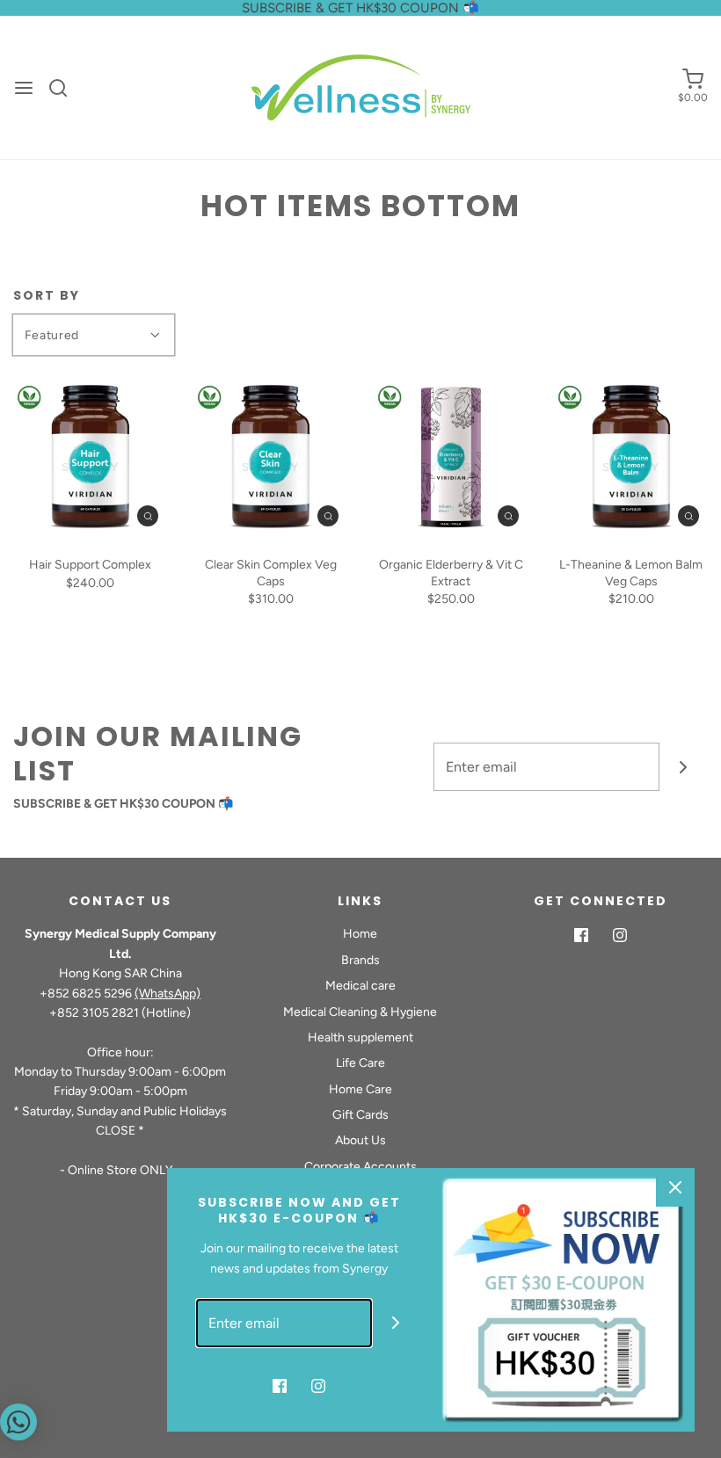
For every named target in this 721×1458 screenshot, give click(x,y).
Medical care (360, 985)
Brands (360, 960)
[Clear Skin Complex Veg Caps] (270, 458)
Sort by (46, 295)
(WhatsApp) (167, 993)
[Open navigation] (23, 88)
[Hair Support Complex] (90, 458)
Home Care (360, 1089)
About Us (360, 1140)
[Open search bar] (64, 88)
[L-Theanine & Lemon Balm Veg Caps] (631, 458)
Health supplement (360, 1037)
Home (360, 933)
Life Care (360, 1062)
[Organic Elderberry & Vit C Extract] (451, 458)
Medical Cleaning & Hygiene (360, 1012)
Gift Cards (360, 1114)
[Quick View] (147, 516)
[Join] (683, 767)
